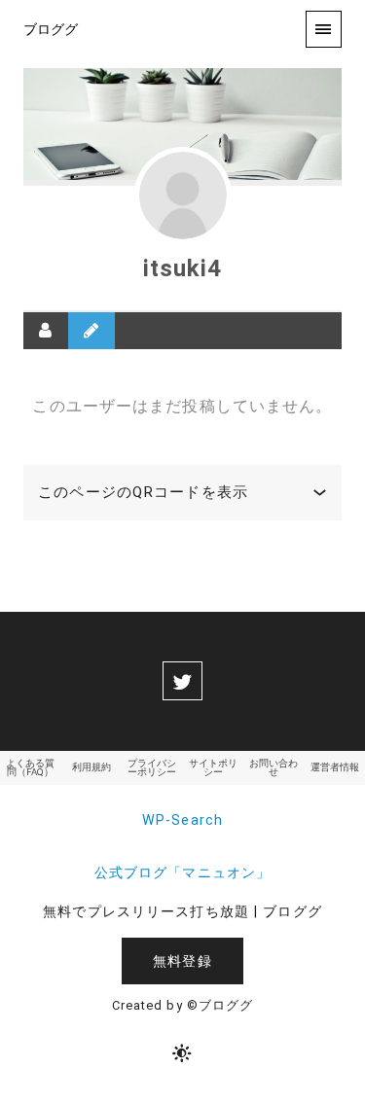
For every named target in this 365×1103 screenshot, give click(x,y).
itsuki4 (183, 268)
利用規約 (91, 767)
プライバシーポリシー (152, 768)
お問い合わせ (273, 768)
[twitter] (182, 680)
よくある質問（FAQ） (30, 768)
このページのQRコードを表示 (143, 492)
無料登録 (182, 961)
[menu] (324, 29)
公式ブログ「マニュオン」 (182, 873)
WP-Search (182, 820)
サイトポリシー (213, 768)
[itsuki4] (183, 195)
